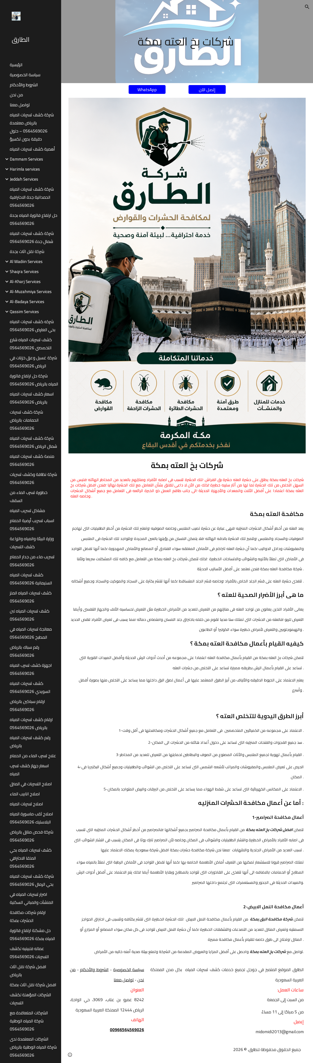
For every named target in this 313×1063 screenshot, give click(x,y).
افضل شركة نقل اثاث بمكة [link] (33, 985)
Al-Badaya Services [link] (27, 301)
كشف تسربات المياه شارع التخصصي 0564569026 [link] (31, 344)
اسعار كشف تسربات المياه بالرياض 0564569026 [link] (32, 398)
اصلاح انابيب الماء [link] (25, 794)
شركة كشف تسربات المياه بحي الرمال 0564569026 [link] (32, 880)
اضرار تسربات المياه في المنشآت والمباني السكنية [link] (31, 898)
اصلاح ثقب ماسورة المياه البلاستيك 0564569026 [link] (31, 818)
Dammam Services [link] (26, 159)
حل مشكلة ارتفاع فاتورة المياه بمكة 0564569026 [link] (32, 934)
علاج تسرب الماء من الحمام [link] (33, 756)
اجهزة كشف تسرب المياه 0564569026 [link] (31, 669)
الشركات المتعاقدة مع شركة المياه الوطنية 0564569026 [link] (29, 1021)
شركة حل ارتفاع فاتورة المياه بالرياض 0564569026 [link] (34, 380)
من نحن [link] (16, 95)
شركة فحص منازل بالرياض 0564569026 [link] (31, 836)
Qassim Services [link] (24, 311)
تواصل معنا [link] (20, 105)
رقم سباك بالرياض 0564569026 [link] (24, 651)
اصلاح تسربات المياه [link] (26, 804)
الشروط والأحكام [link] (24, 85)
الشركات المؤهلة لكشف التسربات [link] (30, 999)
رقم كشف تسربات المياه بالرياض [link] (30, 742)
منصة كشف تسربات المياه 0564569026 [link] (32, 460)
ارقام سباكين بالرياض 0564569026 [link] (27, 705)
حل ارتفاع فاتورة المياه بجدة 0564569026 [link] (33, 219)
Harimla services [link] (25, 169)
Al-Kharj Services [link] (25, 281)
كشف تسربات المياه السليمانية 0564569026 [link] (31, 579)
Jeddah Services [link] (24, 179)
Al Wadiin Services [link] (26, 261)
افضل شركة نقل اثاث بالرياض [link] (28, 971)
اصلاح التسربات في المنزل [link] (31, 784)
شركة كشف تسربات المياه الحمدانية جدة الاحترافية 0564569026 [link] (32, 197)
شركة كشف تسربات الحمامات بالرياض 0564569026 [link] (26, 420)
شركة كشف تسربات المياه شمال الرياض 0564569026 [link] (33, 442)
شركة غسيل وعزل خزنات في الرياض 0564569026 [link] (33, 362)
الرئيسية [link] (16, 65)
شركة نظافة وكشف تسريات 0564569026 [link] (33, 478)
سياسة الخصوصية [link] (25, 75)
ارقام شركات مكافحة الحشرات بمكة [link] (28, 916)
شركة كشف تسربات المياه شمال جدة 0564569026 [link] (32, 237)
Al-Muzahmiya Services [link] (31, 291)
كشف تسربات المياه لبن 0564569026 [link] (29, 615)
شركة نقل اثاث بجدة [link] (27, 251)
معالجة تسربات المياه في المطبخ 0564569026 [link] (31, 633)
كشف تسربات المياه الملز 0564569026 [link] (31, 597)
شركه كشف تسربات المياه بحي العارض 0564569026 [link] (33, 326)
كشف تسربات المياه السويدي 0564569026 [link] (30, 687)
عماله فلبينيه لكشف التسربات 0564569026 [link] (29, 952)
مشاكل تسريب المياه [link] (27, 510)
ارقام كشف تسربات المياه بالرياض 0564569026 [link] (31, 723)
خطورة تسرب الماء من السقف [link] (28, 496)
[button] (307, 7)
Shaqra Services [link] (24, 271)
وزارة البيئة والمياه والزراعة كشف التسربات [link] (32, 543)
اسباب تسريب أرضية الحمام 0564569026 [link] (32, 524)
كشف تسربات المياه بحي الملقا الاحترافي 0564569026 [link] (31, 858)
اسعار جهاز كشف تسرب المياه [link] (29, 770)
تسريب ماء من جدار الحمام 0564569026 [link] (32, 561)
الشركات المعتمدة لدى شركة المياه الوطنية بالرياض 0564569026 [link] (33, 1047)
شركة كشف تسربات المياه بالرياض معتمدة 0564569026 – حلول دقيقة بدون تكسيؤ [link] (32, 127)
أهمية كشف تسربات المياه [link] (32, 149)
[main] (187, 41)
